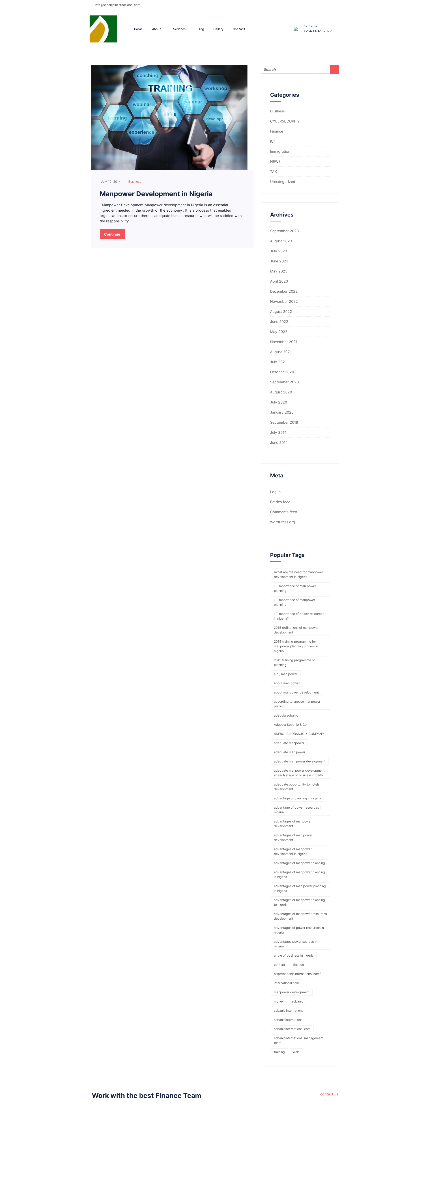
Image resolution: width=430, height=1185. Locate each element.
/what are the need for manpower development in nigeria (298, 574)
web (296, 1052)
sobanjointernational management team (298, 1040)
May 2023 (278, 271)
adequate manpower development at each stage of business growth (299, 773)
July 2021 (278, 362)
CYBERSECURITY (285, 121)
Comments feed (283, 512)
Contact (239, 29)
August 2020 (281, 392)
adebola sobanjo (286, 715)
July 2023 (278, 251)
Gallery (218, 29)
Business (134, 181)
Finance (276, 131)
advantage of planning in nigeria (297, 798)
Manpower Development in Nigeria (156, 194)
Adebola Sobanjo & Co (290, 724)
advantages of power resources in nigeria (299, 930)
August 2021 (280, 352)
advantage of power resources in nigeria (298, 809)
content (279, 964)
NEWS (275, 161)
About (156, 29)
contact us (329, 1094)
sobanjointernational (288, 1020)
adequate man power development (299, 761)
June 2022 (279, 321)
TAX (273, 171)
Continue (112, 234)
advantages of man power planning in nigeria (300, 888)
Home (138, 29)
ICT (273, 141)
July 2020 (278, 402)
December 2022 (284, 291)
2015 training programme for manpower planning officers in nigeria (296, 646)
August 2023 (281, 241)
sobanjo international (289, 1010)
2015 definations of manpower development (296, 630)
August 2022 (281, 311)
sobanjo (297, 1001)
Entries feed (280, 502)
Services (179, 29)
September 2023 (284, 231)
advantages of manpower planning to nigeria (299, 902)
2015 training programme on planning (295, 662)
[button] (270, 28)
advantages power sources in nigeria (295, 944)
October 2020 (282, 372)
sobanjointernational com (292, 1029)
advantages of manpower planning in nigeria (299, 874)
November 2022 (284, 301)
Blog (201, 29)
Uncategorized (282, 181)
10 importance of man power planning (295, 588)
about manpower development (296, 692)
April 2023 (279, 281)
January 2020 (282, 412)
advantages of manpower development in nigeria (293, 851)
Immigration (280, 151)
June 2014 (279, 442)
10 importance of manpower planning (294, 602)
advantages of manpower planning (299, 863)
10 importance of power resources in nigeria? (299, 616)
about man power (287, 683)
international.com (286, 983)
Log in (275, 491)
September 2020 (284, 382)
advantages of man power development (293, 837)
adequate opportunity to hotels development (296, 786)
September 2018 (284, 422)
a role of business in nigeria (294, 955)
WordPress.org (282, 522)
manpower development (292, 992)
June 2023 (279, 261)
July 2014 (278, 432)
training (279, 1052)
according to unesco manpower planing (297, 704)
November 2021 (283, 341)
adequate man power (289, 752)
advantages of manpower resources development (300, 916)
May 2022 (278, 331)
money (279, 1001)
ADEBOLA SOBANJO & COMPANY (299, 734)
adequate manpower (289, 743)
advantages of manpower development (293, 823)
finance (298, 964)
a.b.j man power (285, 674)
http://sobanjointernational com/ (297, 974)
